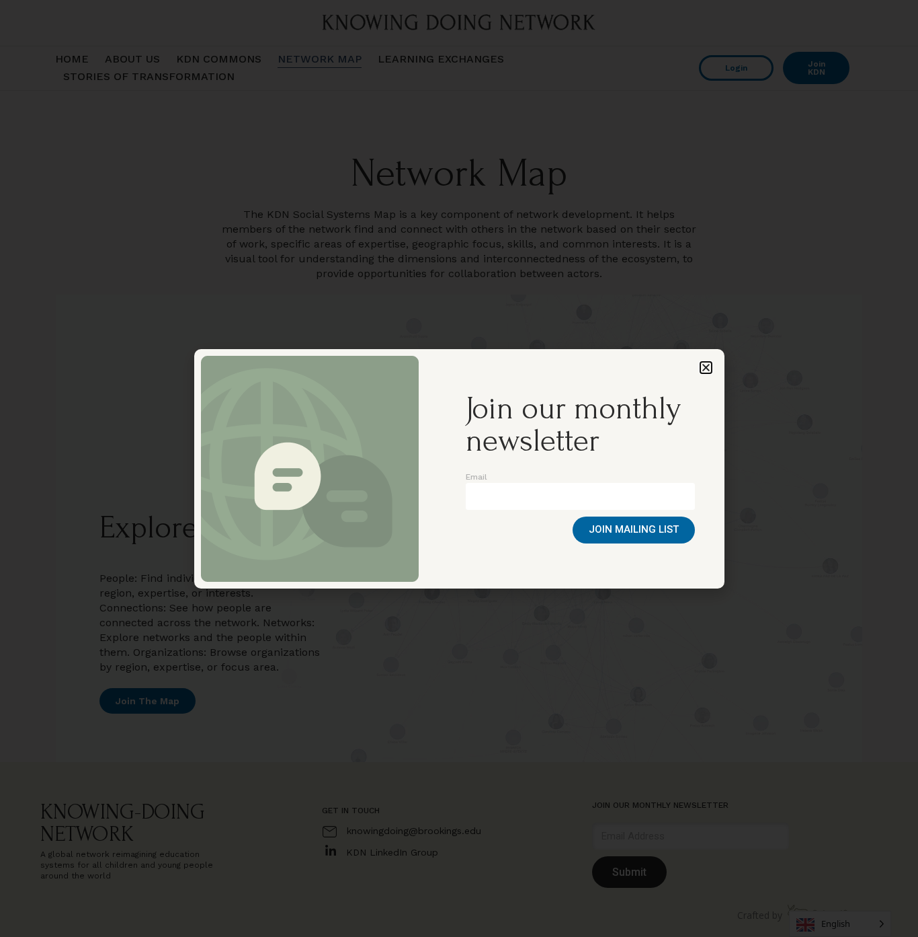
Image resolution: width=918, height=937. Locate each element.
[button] (706, 368)
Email (476, 477)
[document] (459, 468)
